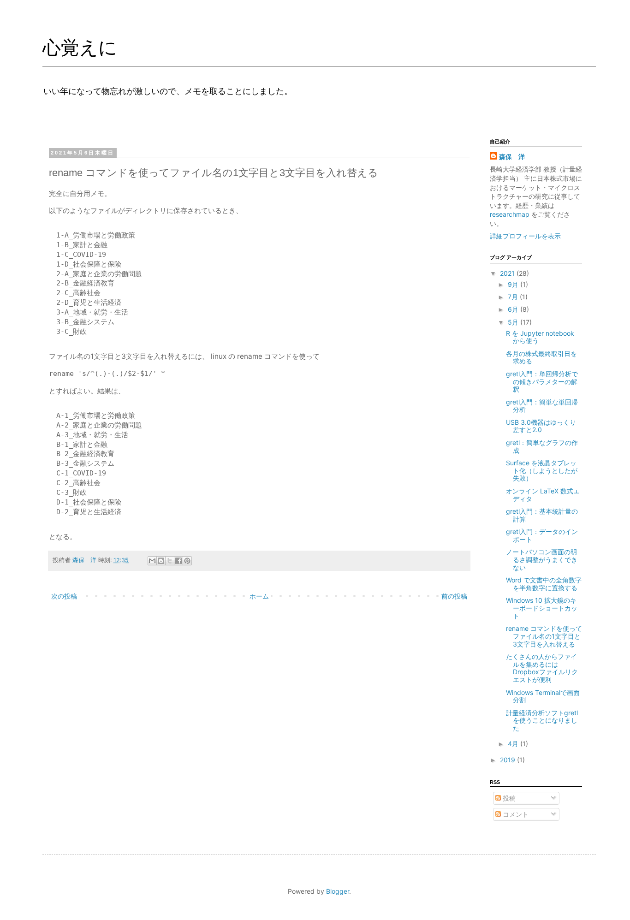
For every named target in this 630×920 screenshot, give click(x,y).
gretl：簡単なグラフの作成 (542, 446)
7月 (514, 297)
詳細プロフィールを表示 (525, 236)
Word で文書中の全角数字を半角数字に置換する (544, 584)
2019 (508, 760)
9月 (514, 284)
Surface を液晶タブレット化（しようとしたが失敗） (541, 470)
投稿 (508, 798)
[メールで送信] (152, 560)
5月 (514, 322)
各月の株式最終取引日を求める (541, 357)
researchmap (510, 214)
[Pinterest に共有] (187, 560)
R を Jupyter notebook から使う (540, 337)
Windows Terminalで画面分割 (543, 696)
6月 (514, 309)
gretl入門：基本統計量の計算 (542, 515)
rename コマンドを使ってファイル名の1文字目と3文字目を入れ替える (544, 636)
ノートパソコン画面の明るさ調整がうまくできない (541, 559)
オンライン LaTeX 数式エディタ (543, 495)
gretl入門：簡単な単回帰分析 (542, 406)
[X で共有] (169, 560)
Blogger (337, 891)
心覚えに (79, 47)
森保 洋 (512, 156)
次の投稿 (64, 596)
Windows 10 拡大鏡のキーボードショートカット (541, 608)
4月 (514, 744)
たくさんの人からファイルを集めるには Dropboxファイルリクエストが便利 (542, 668)
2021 (508, 273)
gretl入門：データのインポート (542, 535)
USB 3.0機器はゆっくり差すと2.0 (541, 426)
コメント (515, 814)
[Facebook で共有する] (178, 560)
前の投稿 (454, 596)
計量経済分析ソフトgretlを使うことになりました (542, 720)
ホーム (259, 596)
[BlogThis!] (161, 560)
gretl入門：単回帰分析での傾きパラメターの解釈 (542, 381)
